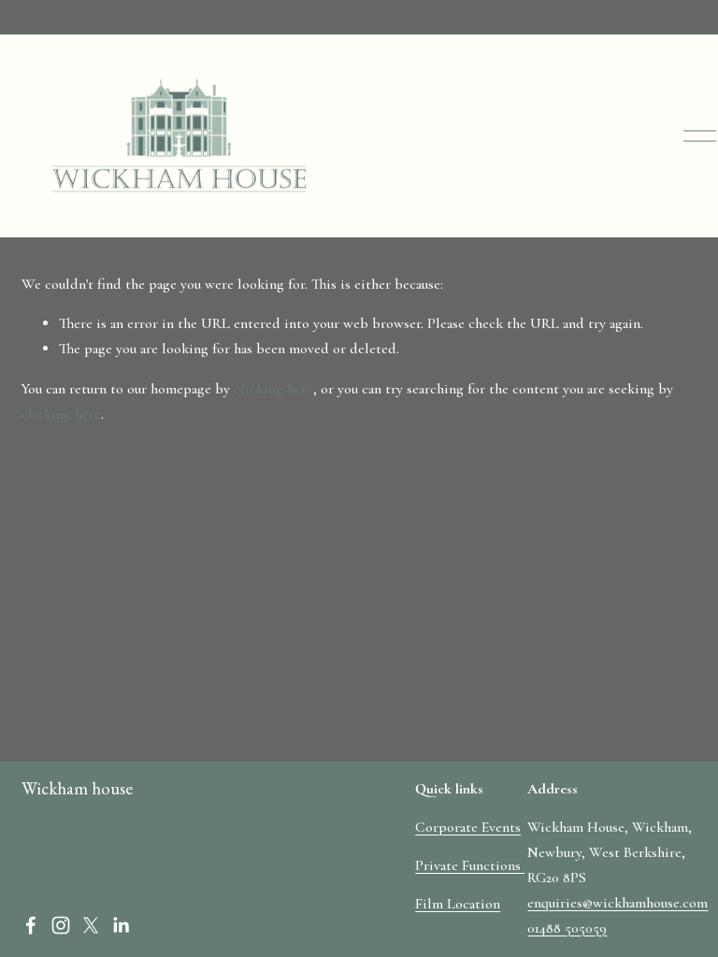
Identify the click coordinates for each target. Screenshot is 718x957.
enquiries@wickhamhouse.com (617, 902)
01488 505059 (567, 928)
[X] (90, 925)
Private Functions (469, 865)
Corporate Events (468, 827)
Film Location (457, 903)
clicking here (273, 388)
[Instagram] (60, 925)
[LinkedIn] (120, 925)
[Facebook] (31, 925)
